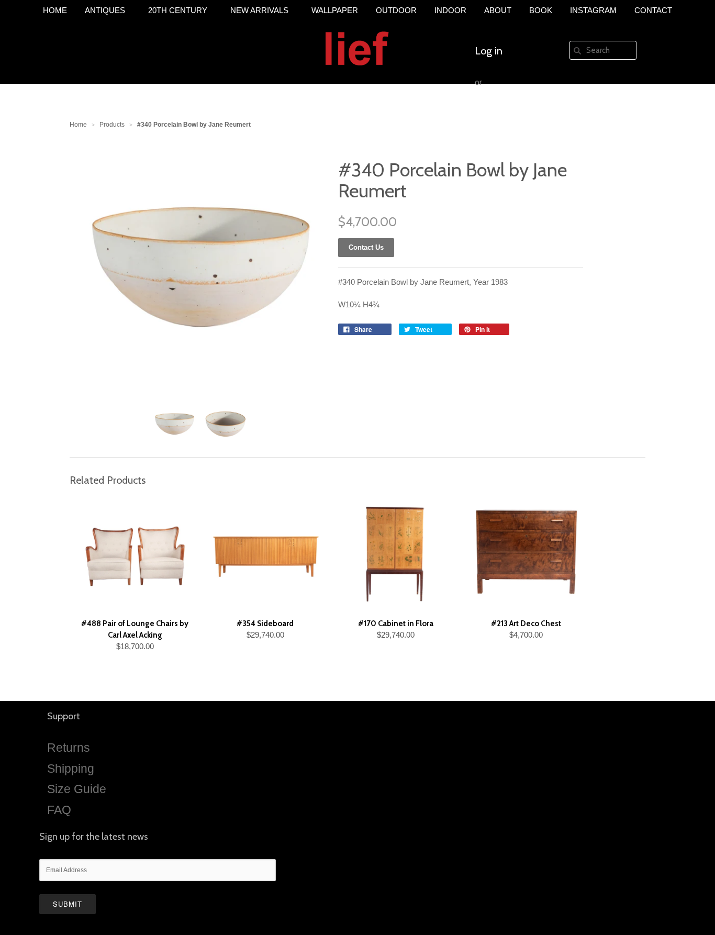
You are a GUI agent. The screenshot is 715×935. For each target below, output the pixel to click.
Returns (68, 747)
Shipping (70, 768)
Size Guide (76, 789)
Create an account (515, 113)
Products (112, 124)
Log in (488, 50)
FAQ (59, 810)
